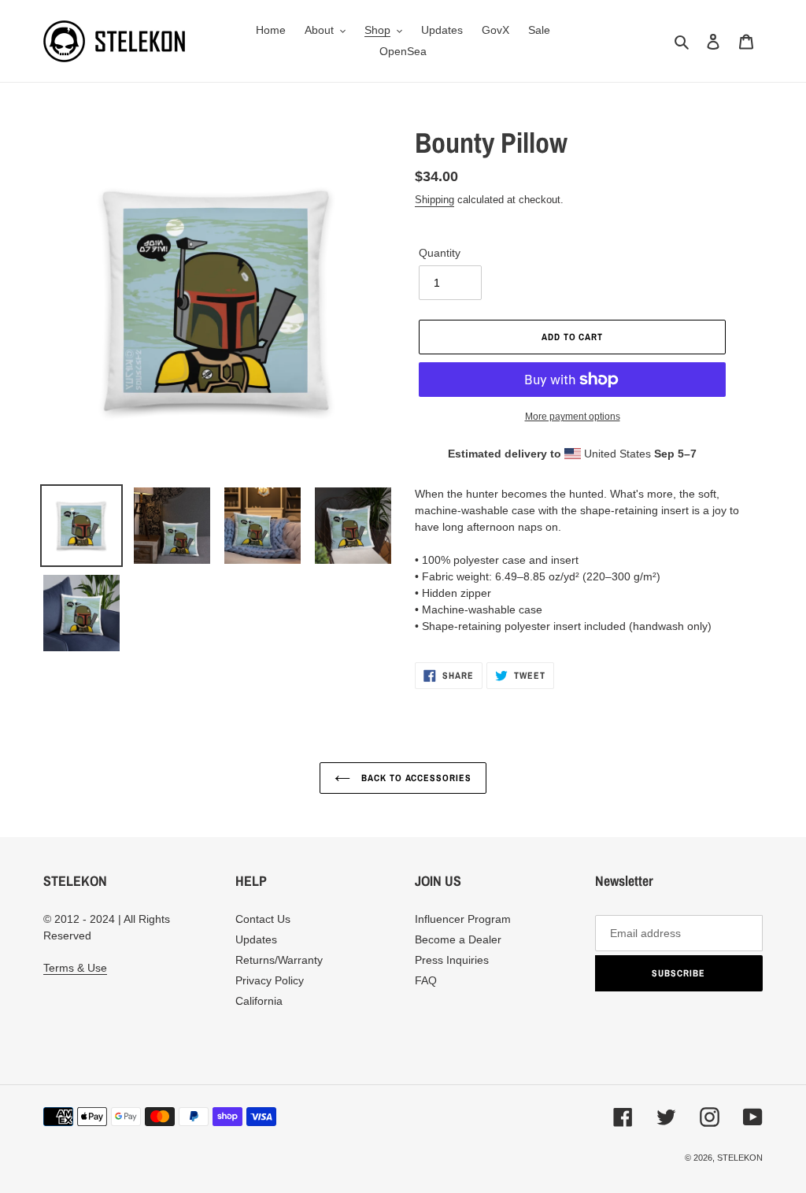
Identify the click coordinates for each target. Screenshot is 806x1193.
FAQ (426, 980)
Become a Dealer (458, 939)
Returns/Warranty (279, 960)
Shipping (434, 200)
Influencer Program (463, 919)
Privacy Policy (269, 980)
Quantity (439, 252)
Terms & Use (75, 967)
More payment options (572, 416)
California (259, 1001)
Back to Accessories (414, 778)
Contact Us (262, 919)
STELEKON (740, 1157)
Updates (256, 939)
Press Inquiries (452, 960)
